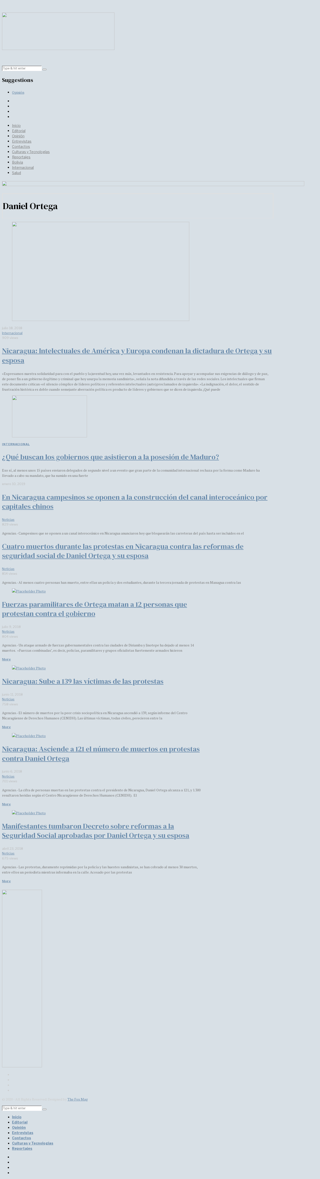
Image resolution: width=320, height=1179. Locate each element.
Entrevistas (22, 141)
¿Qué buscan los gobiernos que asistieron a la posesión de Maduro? (110, 457)
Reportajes (21, 157)
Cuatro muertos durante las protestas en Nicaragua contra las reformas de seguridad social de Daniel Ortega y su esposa (123, 551)
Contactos (21, 146)
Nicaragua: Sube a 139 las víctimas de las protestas (83, 681)
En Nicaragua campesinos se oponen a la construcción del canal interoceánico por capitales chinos (135, 502)
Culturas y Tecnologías (31, 152)
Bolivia (17, 162)
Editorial (19, 131)
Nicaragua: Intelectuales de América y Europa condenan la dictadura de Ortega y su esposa (137, 355)
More (6, 659)
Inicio (16, 125)
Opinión (18, 92)
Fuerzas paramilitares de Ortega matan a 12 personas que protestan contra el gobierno (94, 609)
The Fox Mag (78, 1099)
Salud (16, 173)
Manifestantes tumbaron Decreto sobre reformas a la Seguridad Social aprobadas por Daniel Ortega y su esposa (95, 831)
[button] (44, 69)
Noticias (8, 520)
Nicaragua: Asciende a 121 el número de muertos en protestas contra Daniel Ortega (101, 753)
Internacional (23, 167)
